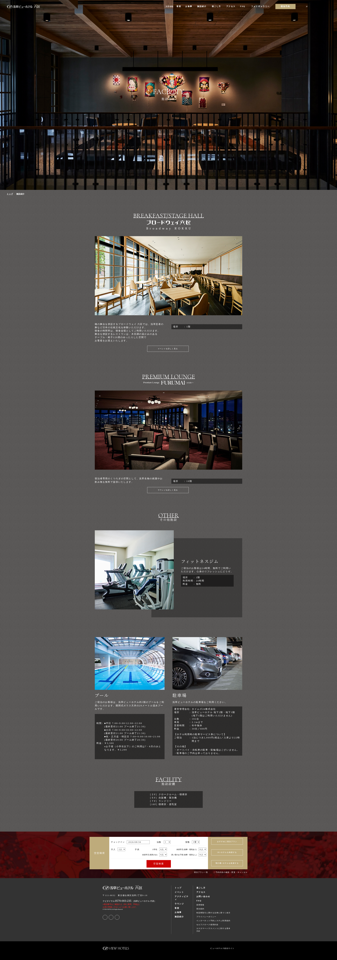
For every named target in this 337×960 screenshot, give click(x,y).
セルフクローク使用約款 (207, 925)
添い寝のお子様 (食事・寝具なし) (184, 855)
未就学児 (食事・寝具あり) (186, 849)
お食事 (178, 912)
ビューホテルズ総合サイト (222, 948)
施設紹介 (179, 917)
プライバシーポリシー (206, 917)
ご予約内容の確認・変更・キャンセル (230, 872)
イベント (179, 892)
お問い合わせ (203, 896)
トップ (178, 888)
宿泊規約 (200, 909)
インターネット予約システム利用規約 (213, 921)
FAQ (199, 901)
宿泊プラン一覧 (201, 872)
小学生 (154, 849)
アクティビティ (182, 897)
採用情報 (200, 905)
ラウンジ (179, 904)
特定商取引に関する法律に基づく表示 (213, 913)
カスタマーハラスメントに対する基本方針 (213, 929)
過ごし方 (201, 888)
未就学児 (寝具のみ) (149, 855)
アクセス (201, 892)
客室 (177, 908)
